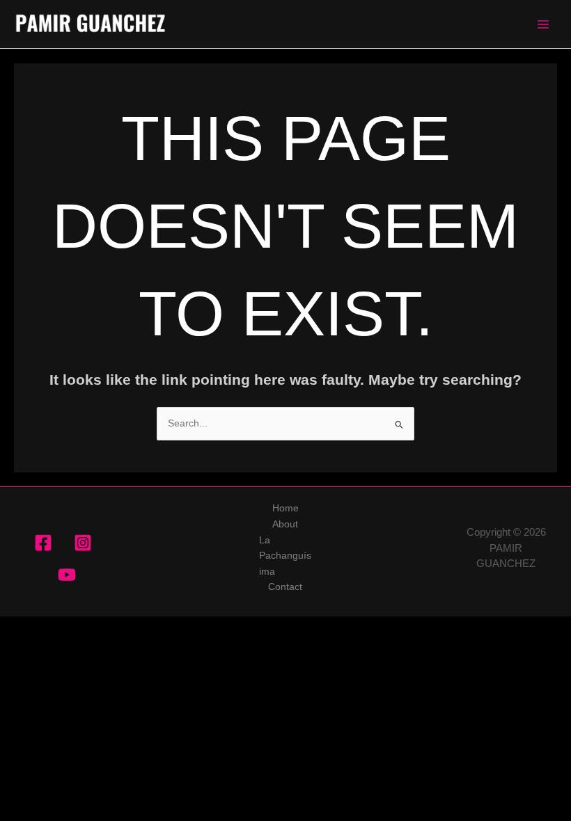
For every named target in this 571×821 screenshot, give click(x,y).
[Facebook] (43, 543)
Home (285, 508)
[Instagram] (83, 543)
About (285, 524)
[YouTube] (67, 575)
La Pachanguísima (285, 556)
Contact (285, 587)
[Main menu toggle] (543, 24)
